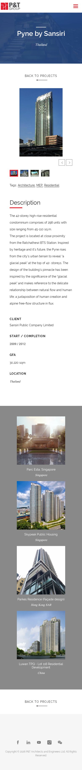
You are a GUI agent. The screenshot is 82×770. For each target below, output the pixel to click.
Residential (51, 185)
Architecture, (26, 185)
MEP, (39, 185)
